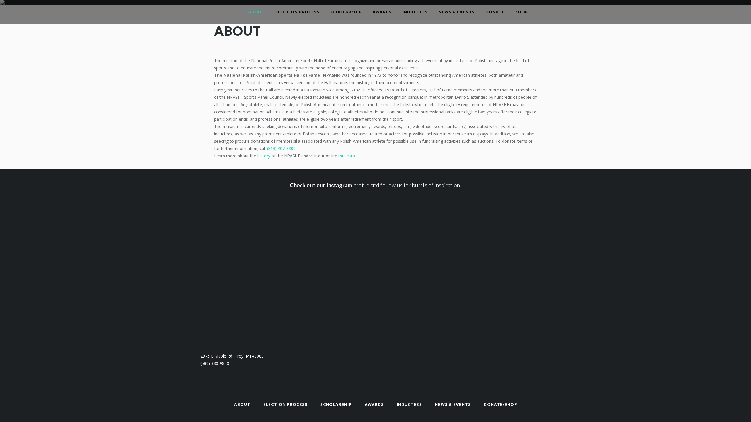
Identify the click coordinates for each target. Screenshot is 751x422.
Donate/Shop (500, 404)
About (242, 404)
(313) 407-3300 (281, 148)
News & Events (453, 404)
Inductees (409, 404)
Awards (374, 404)
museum (346, 156)
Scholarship (336, 404)
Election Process (285, 404)
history (263, 156)
